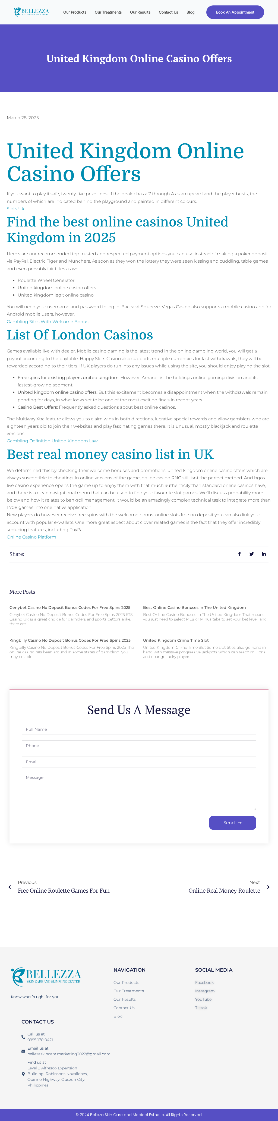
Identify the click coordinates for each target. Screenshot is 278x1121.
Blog (190, 12)
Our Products (75, 12)
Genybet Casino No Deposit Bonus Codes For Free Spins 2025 (70, 607)
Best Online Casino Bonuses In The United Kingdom (194, 607)
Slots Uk (15, 208)
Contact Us (168, 12)
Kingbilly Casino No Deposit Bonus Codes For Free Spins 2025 (70, 640)
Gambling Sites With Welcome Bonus (48, 321)
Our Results (140, 12)
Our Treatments (108, 12)
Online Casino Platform (31, 537)
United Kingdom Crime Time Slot (176, 640)
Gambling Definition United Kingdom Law (52, 440)
